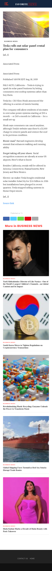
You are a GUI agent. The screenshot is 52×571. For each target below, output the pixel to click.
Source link (8, 203)
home (32, 559)
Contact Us (22, 559)
